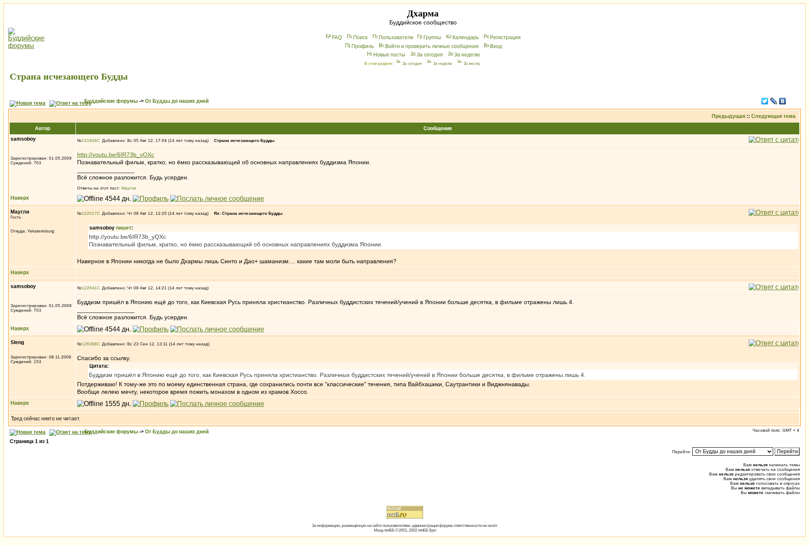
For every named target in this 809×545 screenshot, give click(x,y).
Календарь (466, 37)
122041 (89, 288)
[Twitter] (765, 101)
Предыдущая (728, 116)
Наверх (20, 198)
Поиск (360, 37)
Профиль (362, 46)
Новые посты (389, 55)
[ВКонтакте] (782, 101)
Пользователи (396, 37)
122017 (89, 213)
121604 (89, 140)
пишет (123, 228)
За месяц (471, 63)
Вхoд (496, 46)
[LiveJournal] (773, 101)
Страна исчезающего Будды (69, 76)
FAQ (337, 37)
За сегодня (430, 55)
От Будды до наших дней (177, 101)
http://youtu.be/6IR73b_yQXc (115, 154)
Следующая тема (773, 116)
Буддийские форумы (111, 101)
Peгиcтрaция (505, 37)
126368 (89, 344)
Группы (432, 37)
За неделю (467, 55)
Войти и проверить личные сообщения (432, 46)
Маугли (128, 188)
